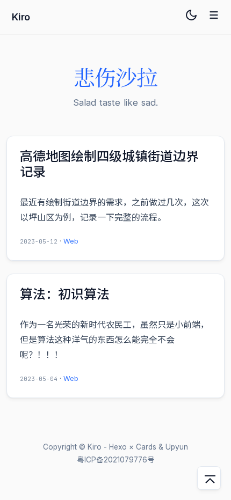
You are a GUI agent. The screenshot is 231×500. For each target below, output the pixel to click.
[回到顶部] (209, 478)
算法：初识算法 (64, 294)
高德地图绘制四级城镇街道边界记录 (109, 164)
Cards (146, 447)
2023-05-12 (38, 241)
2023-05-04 (38, 379)
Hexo (118, 447)
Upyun (176, 447)
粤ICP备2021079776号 (116, 459)
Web (70, 241)
